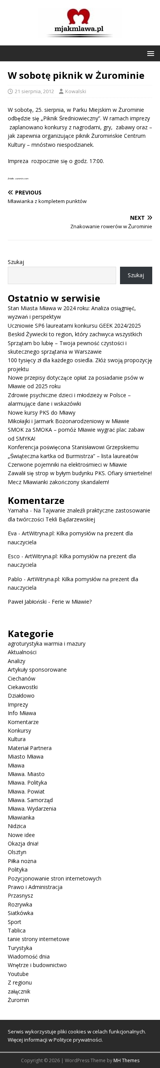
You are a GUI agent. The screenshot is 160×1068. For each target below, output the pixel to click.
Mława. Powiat (26, 791)
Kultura (17, 739)
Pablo (15, 579)
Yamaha (18, 510)
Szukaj (16, 262)
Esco (14, 556)
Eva (12, 533)
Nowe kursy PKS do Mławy (41, 412)
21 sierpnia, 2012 (34, 91)
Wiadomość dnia (29, 956)
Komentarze (23, 722)
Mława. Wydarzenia (32, 808)
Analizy (16, 661)
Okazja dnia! (23, 843)
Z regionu (20, 982)
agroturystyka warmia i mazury (46, 643)
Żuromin (18, 1000)
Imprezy (18, 704)
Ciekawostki (23, 687)
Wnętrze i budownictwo (37, 965)
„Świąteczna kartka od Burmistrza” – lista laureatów (73, 456)
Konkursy (19, 730)
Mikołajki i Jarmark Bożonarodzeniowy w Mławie (68, 421)
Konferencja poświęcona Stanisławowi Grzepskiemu (73, 447)
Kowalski (75, 91)
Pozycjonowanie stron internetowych (54, 878)
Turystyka (20, 948)
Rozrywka (20, 904)
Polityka (18, 869)
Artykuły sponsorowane (37, 669)
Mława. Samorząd (30, 800)
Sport (14, 922)
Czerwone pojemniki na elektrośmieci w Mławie (67, 464)
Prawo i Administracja (35, 887)
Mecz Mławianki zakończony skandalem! (58, 482)
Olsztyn (17, 852)
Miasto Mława (25, 756)
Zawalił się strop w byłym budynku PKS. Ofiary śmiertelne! (80, 473)
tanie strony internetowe (39, 939)
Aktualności (22, 652)
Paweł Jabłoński (27, 601)
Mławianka (21, 817)
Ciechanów (21, 678)
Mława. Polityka (27, 782)
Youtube (18, 974)
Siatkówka (20, 913)
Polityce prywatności (78, 1039)
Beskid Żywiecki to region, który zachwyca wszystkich (75, 334)
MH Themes (126, 1060)
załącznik (19, 991)
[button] (149, 53)
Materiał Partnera (30, 748)
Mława (16, 765)
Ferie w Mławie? (72, 601)
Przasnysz (20, 895)
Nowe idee (21, 835)
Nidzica (17, 826)
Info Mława (22, 713)
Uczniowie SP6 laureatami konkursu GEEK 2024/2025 (74, 325)
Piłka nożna (22, 861)
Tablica (17, 930)
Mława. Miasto (26, 774)
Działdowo (21, 695)
